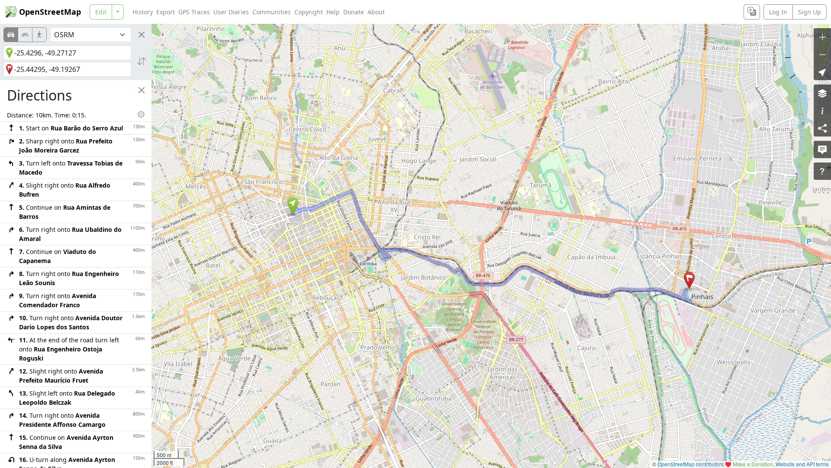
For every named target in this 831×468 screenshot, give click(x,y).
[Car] (10, 34)
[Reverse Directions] (141, 61)
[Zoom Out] (822, 54)
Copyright (308, 12)
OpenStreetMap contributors (690, 464)
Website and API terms (802, 464)
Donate (353, 12)
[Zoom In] (822, 37)
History (142, 12)
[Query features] (822, 171)
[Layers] (822, 93)
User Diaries (231, 12)
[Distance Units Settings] (141, 114)
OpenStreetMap (50, 11)
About (376, 12)
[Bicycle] (25, 34)
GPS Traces (194, 12)
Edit (100, 12)
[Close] (141, 34)
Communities (271, 12)
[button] (292, 205)
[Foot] (39, 34)
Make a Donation (753, 464)
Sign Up (809, 12)
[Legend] (822, 110)
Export (165, 12)
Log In (778, 12)
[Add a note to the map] (822, 149)
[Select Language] (752, 12)
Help (333, 12)
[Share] (822, 127)
